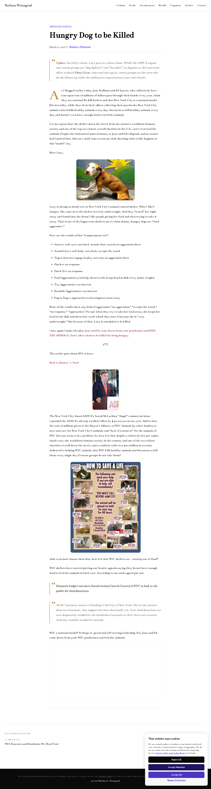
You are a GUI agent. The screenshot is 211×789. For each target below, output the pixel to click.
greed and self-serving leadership (114, 633)
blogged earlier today (78, 90)
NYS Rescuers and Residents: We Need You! (32, 744)
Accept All (176, 775)
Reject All (176, 759)
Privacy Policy (106, 776)
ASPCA (67, 26)
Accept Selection (176, 767)
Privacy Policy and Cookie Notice (170, 753)
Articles (55, 26)
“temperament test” (95, 235)
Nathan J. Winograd (80, 47)
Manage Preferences (176, 780)
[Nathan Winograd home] (18, 5)
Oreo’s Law (82, 72)
